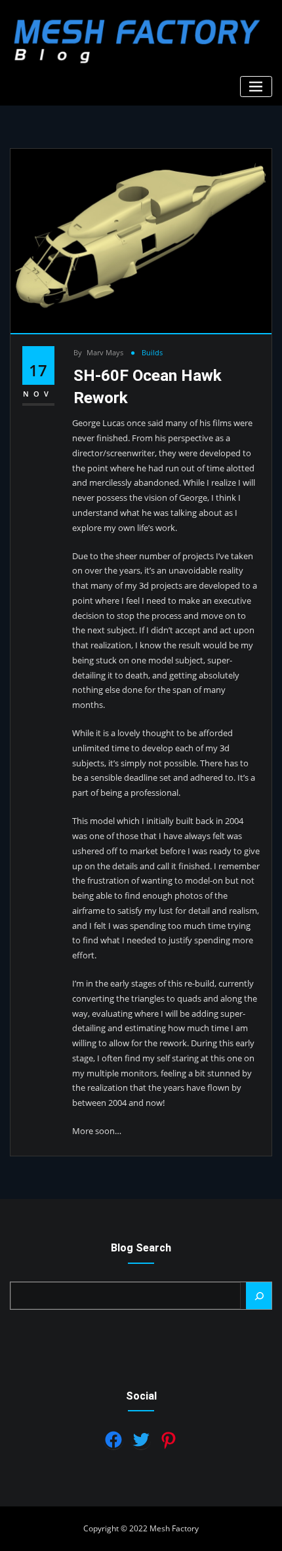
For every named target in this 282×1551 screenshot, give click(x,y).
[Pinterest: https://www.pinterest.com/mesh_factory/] (168, 1440)
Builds (152, 352)
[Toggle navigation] (256, 87)
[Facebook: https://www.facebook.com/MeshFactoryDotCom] (113, 1439)
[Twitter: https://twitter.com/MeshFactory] (141, 1439)
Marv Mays (98, 352)
